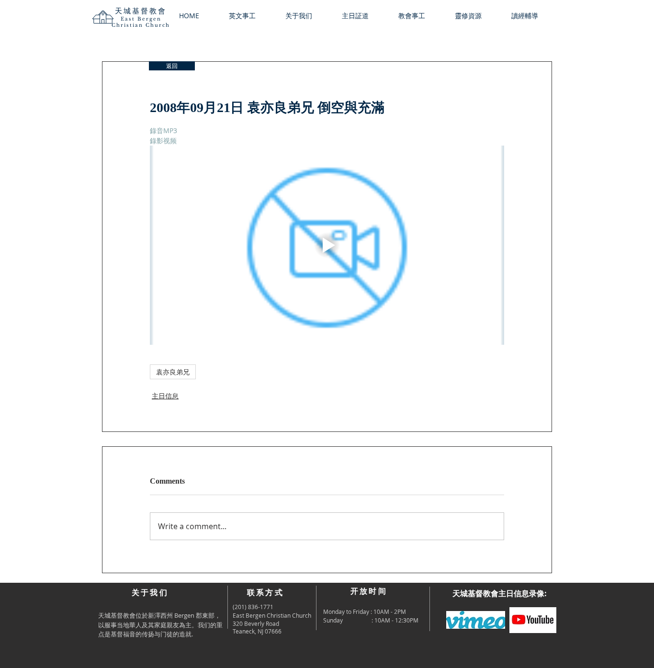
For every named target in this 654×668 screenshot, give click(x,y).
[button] (306, 15)
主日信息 (165, 395)
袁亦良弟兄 (173, 371)
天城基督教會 (141, 10)
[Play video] (327, 245)
